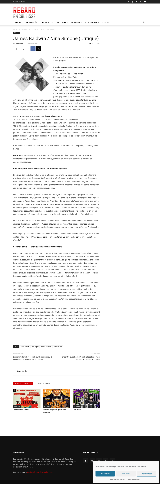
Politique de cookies (117, 479)
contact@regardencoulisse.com (40, 472)
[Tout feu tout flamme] (26, 398)
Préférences (146, 473)
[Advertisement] (97, 12)
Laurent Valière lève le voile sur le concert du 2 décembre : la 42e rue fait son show (32, 358)
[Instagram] (132, 2)
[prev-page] (14, 417)
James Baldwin (46, 347)
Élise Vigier (35, 347)
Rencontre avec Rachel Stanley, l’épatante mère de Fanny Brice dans (80, 358)
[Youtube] (145, 2)
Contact (106, 22)
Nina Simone (58, 347)
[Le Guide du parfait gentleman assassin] (56, 398)
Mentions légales (134, 479)
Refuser (126, 473)
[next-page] (18, 417)
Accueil (18, 22)
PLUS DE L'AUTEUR (42, 384)
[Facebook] (128, 2)
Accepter (105, 473)
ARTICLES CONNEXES (23, 384)
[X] (141, 2)
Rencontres (91, 22)
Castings (61, 22)
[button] (144, 22)
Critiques (47, 22)
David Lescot (24, 347)
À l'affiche (17, 406)
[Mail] (136, 2)
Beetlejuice (77, 410)
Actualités (31, 22)
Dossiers (75, 22)
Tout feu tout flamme (21, 410)
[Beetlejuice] (86, 398)
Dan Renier (20, 43)
